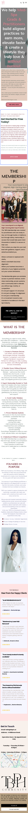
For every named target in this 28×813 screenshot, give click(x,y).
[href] (14, 760)
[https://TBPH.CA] (3, 2)
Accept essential (14, 809)
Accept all (14, 805)
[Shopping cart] (23, 2)
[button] (26, 2)
